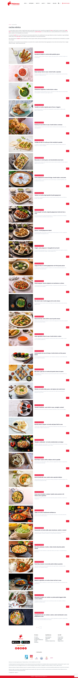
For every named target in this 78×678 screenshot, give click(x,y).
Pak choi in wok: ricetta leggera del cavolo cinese (47, 301)
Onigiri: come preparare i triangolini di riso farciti (47, 248)
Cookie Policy (60, 638)
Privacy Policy (60, 637)
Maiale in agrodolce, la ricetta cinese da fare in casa (48, 580)
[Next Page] (41, 627)
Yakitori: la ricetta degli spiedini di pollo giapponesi (48, 195)
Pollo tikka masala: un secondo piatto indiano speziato (49, 564)
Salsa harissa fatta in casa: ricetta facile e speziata (48, 71)
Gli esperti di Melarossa (38, 639)
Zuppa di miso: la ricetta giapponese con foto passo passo (50, 265)
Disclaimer (36, 642)
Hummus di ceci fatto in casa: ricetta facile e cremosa (48, 124)
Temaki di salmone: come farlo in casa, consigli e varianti (49, 407)
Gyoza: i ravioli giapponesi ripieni (43, 230)
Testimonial (47, 638)
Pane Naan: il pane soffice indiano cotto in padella (47, 459)
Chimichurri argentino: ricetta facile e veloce (46, 89)
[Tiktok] (26, 648)
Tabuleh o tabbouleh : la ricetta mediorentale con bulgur (49, 442)
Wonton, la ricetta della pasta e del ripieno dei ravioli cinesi (50, 389)
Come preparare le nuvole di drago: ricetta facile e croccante (50, 177)
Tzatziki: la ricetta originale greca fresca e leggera (47, 107)
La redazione (36, 638)
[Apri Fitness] (50, 3)
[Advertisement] (39, 14)
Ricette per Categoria (39, 52)
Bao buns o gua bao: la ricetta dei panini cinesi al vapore (49, 371)
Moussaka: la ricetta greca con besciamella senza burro (49, 160)
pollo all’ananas (38, 31)
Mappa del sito (60, 640)
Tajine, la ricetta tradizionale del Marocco (45, 512)
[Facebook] (16, 648)
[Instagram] (18, 648)
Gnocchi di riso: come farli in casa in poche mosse (47, 318)
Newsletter (60, 639)
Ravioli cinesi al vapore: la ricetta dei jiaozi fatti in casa (49, 424)
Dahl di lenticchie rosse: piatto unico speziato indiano (48, 477)
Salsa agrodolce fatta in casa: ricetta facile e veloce (48, 336)
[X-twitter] (23, 648)
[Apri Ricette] (39, 3)
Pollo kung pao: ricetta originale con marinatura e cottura (49, 283)
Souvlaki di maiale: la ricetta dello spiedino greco (47, 54)
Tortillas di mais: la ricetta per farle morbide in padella (48, 142)
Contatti (35, 640)
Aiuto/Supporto (48, 637)
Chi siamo (36, 637)
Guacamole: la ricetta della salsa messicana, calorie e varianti (50, 530)
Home (10, 24)
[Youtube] (21, 648)
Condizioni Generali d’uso (50, 640)
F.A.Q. (46, 639)
